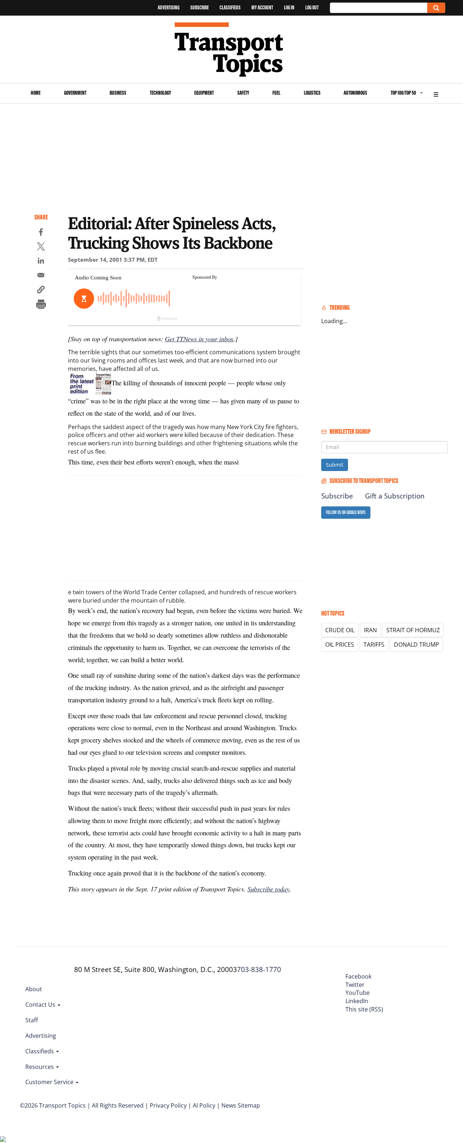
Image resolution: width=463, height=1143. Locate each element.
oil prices (339, 644)
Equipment (204, 92)
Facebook (358, 976)
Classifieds (230, 7)
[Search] (436, 8)
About (33, 989)
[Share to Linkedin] (40, 261)
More (435, 93)
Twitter (355, 985)
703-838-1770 (259, 969)
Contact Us (41, 1005)
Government (75, 92)
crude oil (339, 630)
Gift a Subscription (395, 496)
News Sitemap (240, 1105)
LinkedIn (356, 1001)
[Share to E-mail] (40, 276)
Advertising (168, 7)
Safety (243, 92)
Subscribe (199, 7)
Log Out (312, 7)
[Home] (232, 49)
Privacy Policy (168, 1105)
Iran (370, 630)
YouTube (357, 993)
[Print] (40, 305)
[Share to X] (40, 247)
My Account (262, 7)
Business (118, 92)
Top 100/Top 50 (403, 92)
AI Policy (204, 1105)
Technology (160, 92)
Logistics (312, 92)
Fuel (276, 92)
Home (36, 92)
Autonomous (355, 92)
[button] (40, 290)
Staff (31, 1020)
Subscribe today (268, 888)
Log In (289, 7)
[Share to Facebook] (40, 233)
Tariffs (374, 644)
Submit (334, 464)
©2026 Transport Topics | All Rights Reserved (82, 1105)
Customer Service (50, 1082)
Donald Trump (416, 644)
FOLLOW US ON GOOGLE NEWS (346, 512)
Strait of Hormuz (413, 630)
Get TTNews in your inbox (199, 338)
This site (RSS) (364, 1009)
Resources (40, 1067)
